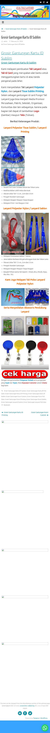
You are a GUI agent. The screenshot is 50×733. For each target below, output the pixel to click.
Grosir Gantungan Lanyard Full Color (34, 402)
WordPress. (44, 718)
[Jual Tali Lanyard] (40, 2)
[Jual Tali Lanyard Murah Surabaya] (44, 2)
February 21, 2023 (17, 41)
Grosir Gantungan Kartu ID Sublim (16, 29)
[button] (44, 727)
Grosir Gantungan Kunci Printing (15, 399)
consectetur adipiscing (27, 706)
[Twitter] (47, 2)
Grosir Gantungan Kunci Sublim (36, 399)
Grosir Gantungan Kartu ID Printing (16, 394)
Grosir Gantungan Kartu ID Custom (15, 391)
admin (5, 41)
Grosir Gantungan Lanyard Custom (12, 402)
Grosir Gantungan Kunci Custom (16, 396)
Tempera (36, 718)
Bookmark (7, 405)
